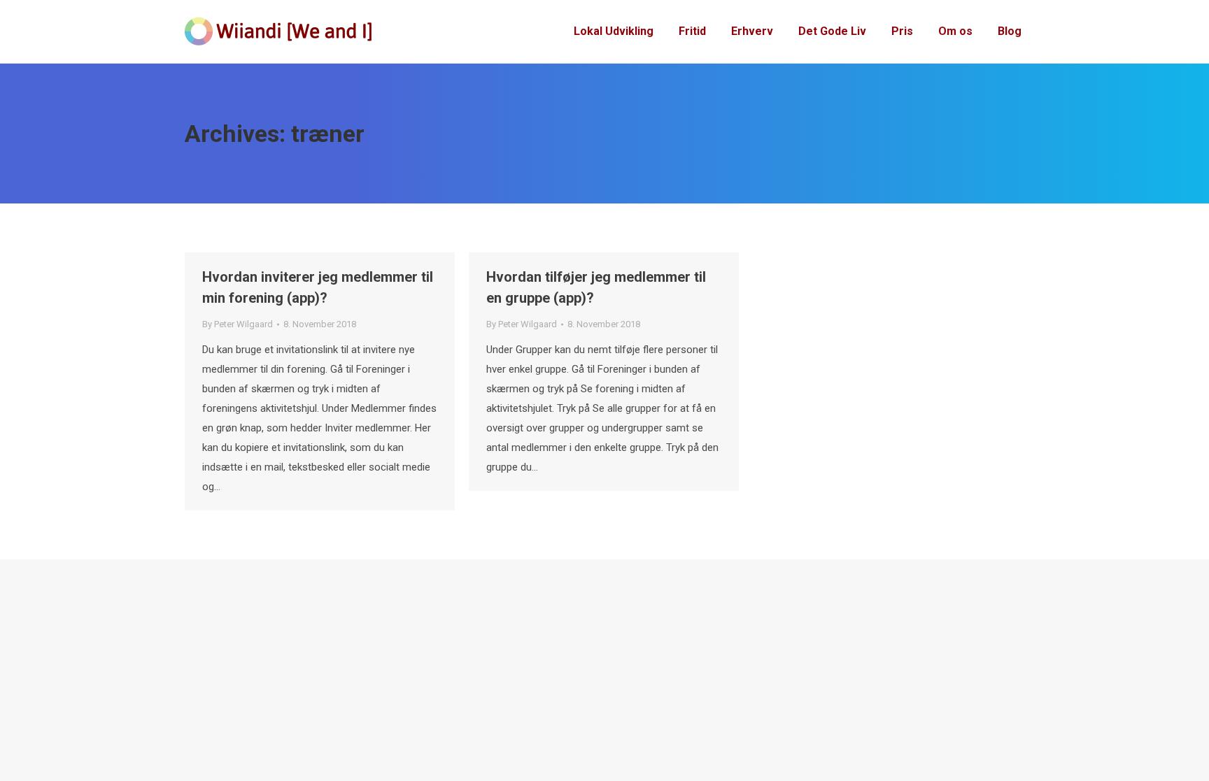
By (237, 324)
